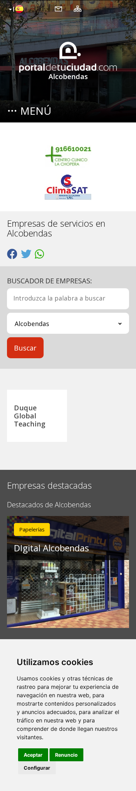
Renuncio (66, 755)
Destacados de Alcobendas (49, 505)
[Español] (15, 9)
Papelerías (32, 529)
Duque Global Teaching (29, 416)
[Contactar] (58, 8)
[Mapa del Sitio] (77, 8)
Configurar (37, 768)
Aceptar (33, 755)
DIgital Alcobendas (51, 548)
